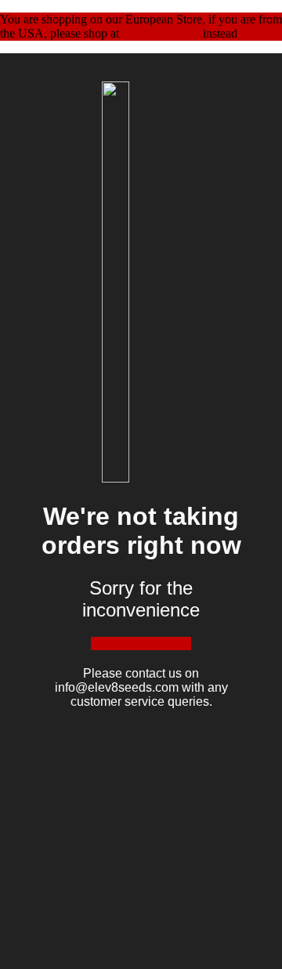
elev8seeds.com (161, 33)
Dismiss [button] (260, 33)
